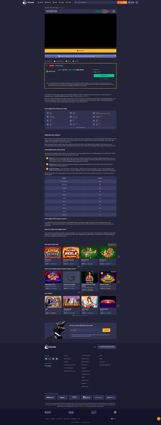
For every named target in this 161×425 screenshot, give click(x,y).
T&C (79, 418)
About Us (47, 418)
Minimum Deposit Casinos (69, 371)
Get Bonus (104, 75)
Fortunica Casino (85, 358)
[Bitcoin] (50, 397)
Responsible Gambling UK (104, 364)
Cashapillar (86, 96)
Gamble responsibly (82, 406)
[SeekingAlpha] (98, 397)
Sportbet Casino (85, 380)
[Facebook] (53, 358)
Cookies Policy (66, 418)
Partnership (59, 418)
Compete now (99, 56)
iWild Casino (84, 364)
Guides (100, 358)
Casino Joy (84, 368)
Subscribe (106, 330)
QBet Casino (84, 383)
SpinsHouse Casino (86, 371)
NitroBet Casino (85, 386)
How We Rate (102, 361)
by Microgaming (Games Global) (51, 12)
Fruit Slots (75, 117)
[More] (158, 418)
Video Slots (52, 117)
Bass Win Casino (85, 361)
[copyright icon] (86, 397)
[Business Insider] (74, 397)
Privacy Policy (74, 418)
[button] (49, 264)
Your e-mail (73, 330)
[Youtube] (46, 358)
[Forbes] (62, 397)
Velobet (83, 377)
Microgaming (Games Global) (103, 113)
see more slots (112, 244)
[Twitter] (49, 358)
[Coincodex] (110, 397)
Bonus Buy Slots (67, 358)
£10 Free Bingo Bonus (68, 368)
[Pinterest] (56, 358)
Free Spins (66, 361)
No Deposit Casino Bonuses (70, 364)
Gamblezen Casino (86, 374)
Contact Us (53, 418)
